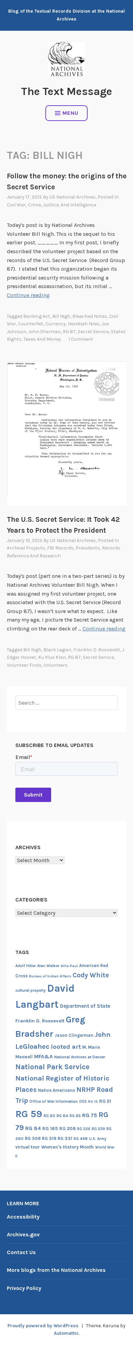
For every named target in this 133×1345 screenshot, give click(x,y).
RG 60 (49, 1115)
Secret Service (93, 332)
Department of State (85, 1006)
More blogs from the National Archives (56, 1270)
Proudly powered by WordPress (43, 1326)
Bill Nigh (61, 316)
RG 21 (105, 1101)
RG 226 (83, 1129)
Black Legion (57, 650)
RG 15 (93, 1101)
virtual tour (27, 1147)
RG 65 (75, 1115)
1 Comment (81, 339)
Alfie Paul (69, 966)
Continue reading (28, 295)
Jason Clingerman (74, 1035)
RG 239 (98, 1129)
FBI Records (60, 548)
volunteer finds (24, 665)
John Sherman (44, 332)
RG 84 (33, 1128)
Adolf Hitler (25, 965)
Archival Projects (26, 548)
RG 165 (50, 1128)
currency (55, 324)
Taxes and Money (42, 339)
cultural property (30, 990)
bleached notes (89, 316)
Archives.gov (23, 1234)
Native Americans (56, 1090)
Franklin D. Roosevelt (96, 650)
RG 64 (62, 1115)
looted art (66, 1046)
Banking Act (36, 316)
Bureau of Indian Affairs (50, 976)
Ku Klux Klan (52, 657)
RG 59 (28, 1113)
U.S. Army (97, 1139)
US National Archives (72, 197)
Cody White (91, 975)
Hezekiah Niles (84, 324)
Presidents (88, 548)
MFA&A (43, 1057)
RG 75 (89, 1115)
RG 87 (69, 332)
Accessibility (23, 1216)
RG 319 (49, 1138)
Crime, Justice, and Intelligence (62, 205)
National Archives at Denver (79, 1057)
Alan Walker (48, 965)
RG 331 (65, 1138)
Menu (70, 113)
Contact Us (21, 1252)
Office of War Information (53, 1101)
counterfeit (30, 324)
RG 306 (33, 1138)
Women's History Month (67, 1147)
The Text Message (66, 91)
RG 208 (67, 1128)
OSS (83, 1101)
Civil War (16, 205)
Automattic (66, 1333)
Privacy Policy (24, 1288)
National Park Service (52, 1066)
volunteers (56, 665)
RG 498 (81, 1138)
